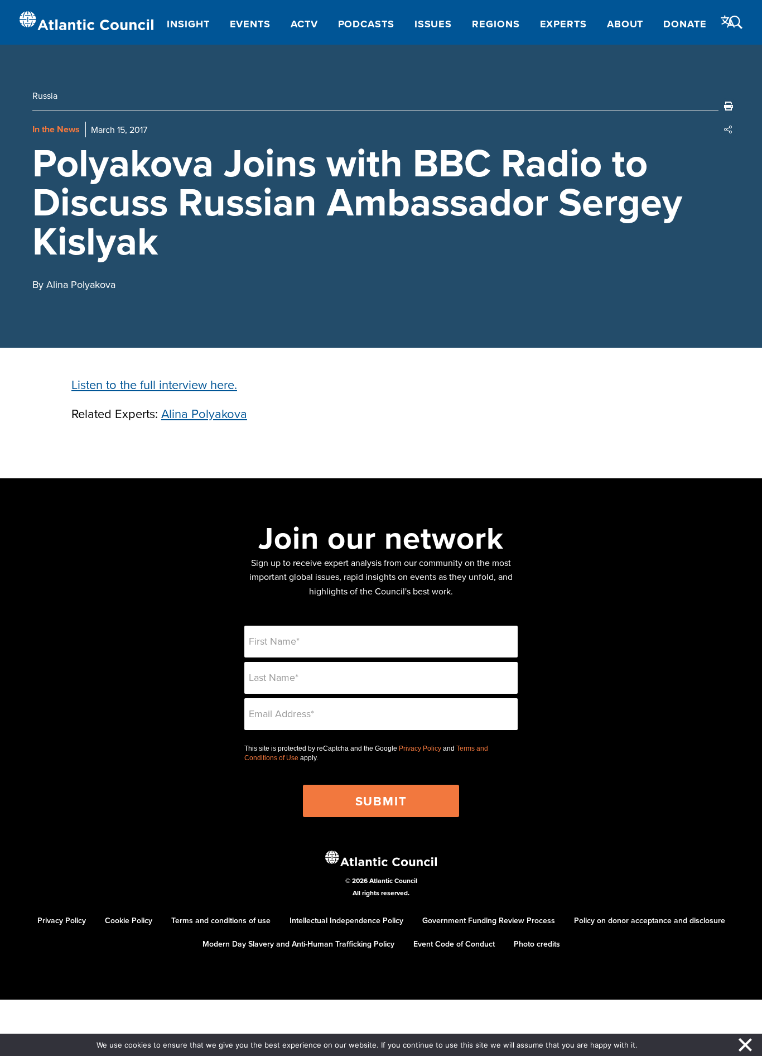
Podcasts (366, 24)
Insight (188, 24)
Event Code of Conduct (454, 943)
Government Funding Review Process (488, 920)
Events (250, 24)
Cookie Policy (128, 920)
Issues (433, 24)
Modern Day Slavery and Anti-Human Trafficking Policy (298, 943)
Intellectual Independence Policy (346, 920)
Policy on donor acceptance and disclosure (649, 920)
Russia (44, 95)
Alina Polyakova (204, 413)
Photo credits (537, 943)
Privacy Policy (420, 748)
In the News (56, 129)
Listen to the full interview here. (154, 384)
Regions (495, 24)
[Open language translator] (728, 22)
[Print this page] (728, 106)
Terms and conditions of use (221, 920)
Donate (684, 24)
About (625, 24)
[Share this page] (728, 129)
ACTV (304, 24)
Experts (563, 24)
